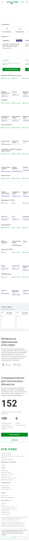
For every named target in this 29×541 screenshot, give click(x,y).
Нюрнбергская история (16, 192)
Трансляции (4, 495)
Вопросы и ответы (5, 512)
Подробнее (14, 440)
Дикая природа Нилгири (16, 117)
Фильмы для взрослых (7, 479)
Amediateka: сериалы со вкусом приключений (11, 150)
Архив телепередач (6, 489)
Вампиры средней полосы (5, 92)
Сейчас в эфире (6, 307)
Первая (3, 266)
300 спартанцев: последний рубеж (5, 117)
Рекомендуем (5, 225)
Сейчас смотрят (6, 125)
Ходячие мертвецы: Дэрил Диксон (16, 168)
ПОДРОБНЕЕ (5, 60)
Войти (22, 2)
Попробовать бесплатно (11, 69)
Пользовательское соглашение (9, 509)
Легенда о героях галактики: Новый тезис (5, 168)
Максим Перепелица (4, 242)
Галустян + (4, 290)
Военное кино (5, 175)
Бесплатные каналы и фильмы (9, 478)
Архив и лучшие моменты (7, 497)
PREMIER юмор (6, 274)
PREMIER (3, 468)
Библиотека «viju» (5, 476)
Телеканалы (5, 24)
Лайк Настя (4, 216)
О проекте (3, 459)
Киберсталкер (15, 266)
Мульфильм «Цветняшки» (7, 474)
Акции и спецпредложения (8, 507)
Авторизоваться (14, 434)
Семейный (5, 40)
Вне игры (14, 91)
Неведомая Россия (15, 142)
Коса (13, 216)
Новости (3, 505)
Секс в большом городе (16, 242)
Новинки (4, 100)
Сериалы (3, 466)
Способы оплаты (5, 514)
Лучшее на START (6, 249)
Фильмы (3, 465)
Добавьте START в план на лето (11, 75)
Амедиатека (4, 470)
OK (14, 537)
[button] (6, 364)
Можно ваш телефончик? (15, 291)
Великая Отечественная (5, 192)
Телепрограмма (5, 487)
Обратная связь (9, 459)
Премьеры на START (7, 200)
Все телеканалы (5, 485)
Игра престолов (5, 141)
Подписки (4, 36)
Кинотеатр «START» (6, 472)
